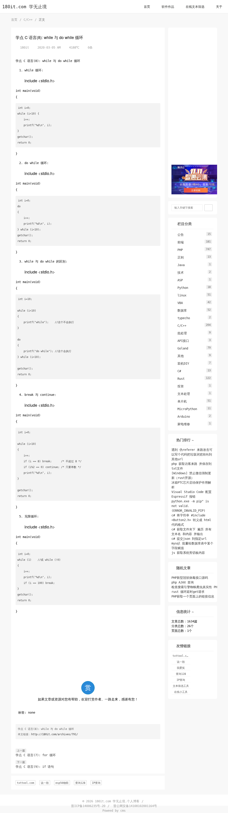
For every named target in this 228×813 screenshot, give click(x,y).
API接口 (181, 341)
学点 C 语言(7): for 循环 (36, 755)
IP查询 (96, 782)
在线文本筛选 (195, 6)
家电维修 (181, 424)
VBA (178, 303)
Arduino (181, 416)
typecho (181, 318)
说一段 (45, 782)
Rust (179, 378)
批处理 (180, 333)
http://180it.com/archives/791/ (54, 734)
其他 (178, 356)
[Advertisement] (88, 649)
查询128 (80, 782)
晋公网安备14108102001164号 (135, 806)
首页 (147, 6)
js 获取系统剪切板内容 (188, 552)
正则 (178, 257)
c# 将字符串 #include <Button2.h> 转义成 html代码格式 (191, 519)
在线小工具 (180, 692)
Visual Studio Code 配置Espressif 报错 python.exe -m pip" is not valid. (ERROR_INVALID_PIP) (191, 501)
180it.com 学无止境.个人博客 (117, 801)
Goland (180, 348)
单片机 (180, 401)
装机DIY (181, 363)
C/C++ (28, 19)
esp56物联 (62, 782)
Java (179, 265)
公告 (178, 234)
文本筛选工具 (181, 686)
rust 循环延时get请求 (187, 591)
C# (177, 371)
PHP (178, 250)
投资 (178, 386)
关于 (219, 6)
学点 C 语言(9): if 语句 (35, 766)
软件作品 (168, 6)
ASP (178, 280)
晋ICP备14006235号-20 (88, 806)
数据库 (180, 310)
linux (179, 295)
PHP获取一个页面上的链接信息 (192, 596)
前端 (178, 242)
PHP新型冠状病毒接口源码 (189, 577)
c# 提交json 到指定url (189, 538)
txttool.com (25, 782)
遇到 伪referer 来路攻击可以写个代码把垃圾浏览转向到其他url (191, 454)
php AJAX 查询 (182, 582)
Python (180, 287)
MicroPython (185, 409)
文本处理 (181, 394)
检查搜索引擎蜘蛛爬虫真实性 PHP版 (196, 587)
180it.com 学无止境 (24, 6)
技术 (178, 272)
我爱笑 (181, 667)
